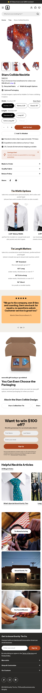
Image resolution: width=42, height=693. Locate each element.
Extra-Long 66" (9, 121)
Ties (9, 20)
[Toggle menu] (3, 7)
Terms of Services (28, 653)
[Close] (38, 152)
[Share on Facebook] (10, 180)
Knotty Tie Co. (12, 687)
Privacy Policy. (6, 655)
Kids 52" (23, 121)
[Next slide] (24, 327)
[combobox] (21, 14)
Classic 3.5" (34, 106)
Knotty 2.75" (8, 106)
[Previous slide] (18, 327)
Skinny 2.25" (21, 106)
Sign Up (21, 446)
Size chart (36, 101)
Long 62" (21, 115)
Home (4, 20)
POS (19, 687)
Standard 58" (8, 115)
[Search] (38, 14)
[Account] (31, 7)
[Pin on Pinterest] (16, 180)
